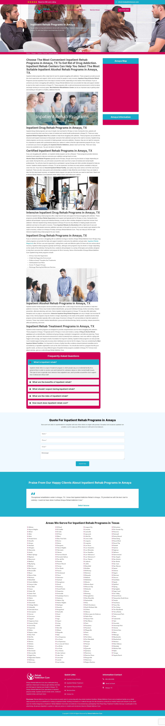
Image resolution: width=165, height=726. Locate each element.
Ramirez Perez (89, 655)
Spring (115, 586)
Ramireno (88, 653)
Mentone (88, 573)
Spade (115, 582)
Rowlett (115, 545)
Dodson (31, 646)
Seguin (115, 573)
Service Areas (95, 10)
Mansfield (88, 566)
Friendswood (61, 573)
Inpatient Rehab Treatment (75, 683)
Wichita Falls (117, 648)
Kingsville (60, 632)
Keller (58, 625)
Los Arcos (88, 545)
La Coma (60, 639)
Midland (87, 577)
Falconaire (60, 550)
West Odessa (117, 644)
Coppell (31, 618)
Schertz (115, 570)
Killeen (59, 630)
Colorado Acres (33, 609)
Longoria (88, 541)
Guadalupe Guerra (62, 596)
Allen (30, 534)
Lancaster (60, 657)
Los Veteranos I (90, 554)
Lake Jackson (61, 653)
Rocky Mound (117, 536)
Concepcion (32, 612)
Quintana (88, 650)
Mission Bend (89, 584)
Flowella (59, 561)
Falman (59, 552)
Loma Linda (88, 538)
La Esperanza (61, 641)
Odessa (87, 612)
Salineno (116, 552)
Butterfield (32, 580)
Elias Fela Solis (61, 538)
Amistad (31, 545)
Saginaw (115, 550)
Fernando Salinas (62, 557)
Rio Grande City (118, 529)
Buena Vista (32, 575)
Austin (31, 552)
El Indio (59, 531)
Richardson (116, 527)
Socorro (115, 577)
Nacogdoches (89, 596)
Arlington (31, 548)
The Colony (116, 607)
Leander (87, 529)
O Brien (87, 609)
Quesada (88, 648)
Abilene (31, 527)
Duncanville (32, 653)
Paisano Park (89, 618)
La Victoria (60, 650)
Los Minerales (89, 550)
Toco (114, 616)
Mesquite (88, 575)
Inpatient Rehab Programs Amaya (47, 53)
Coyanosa (32, 628)
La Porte (59, 648)
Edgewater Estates (34, 657)
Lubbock (87, 561)
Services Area (71, 690)
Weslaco (115, 641)
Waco (115, 632)
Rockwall (116, 534)
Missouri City (89, 586)
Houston (59, 607)
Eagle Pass (32, 655)
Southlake (116, 580)
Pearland (88, 628)
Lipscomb (88, 534)
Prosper (87, 641)
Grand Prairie (61, 589)
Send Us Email (110, 683)
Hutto (58, 616)
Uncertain (116, 623)
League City (88, 527)
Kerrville (59, 628)
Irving (58, 623)
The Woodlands (118, 609)
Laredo (59, 660)
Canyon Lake (33, 584)
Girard (59, 584)
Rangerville (88, 657)
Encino (59, 541)
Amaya (34, 53)
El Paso (59, 534)
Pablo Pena (88, 616)
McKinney (88, 570)
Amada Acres (33, 538)
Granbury (60, 586)
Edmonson (32, 662)
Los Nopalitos (89, 552)
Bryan (30, 573)
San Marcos (117, 566)
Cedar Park (32, 593)
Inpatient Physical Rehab (74, 686)
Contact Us (108, 10)
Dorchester (32, 650)
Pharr (87, 632)
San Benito (116, 561)
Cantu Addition (33, 582)
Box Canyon (32, 568)
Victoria (115, 628)
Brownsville (32, 570)
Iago (58, 618)
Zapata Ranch (117, 655)
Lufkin (87, 564)
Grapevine (60, 591)
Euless (59, 543)
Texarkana (116, 602)
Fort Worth (60, 568)
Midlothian (88, 580)
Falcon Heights (61, 548)
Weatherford (117, 639)
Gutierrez (60, 598)
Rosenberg (116, 538)
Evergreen (60, 545)
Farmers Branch (62, 554)
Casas (31, 589)
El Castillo (60, 529)
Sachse (115, 548)
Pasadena (88, 625)
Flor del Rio (60, 559)
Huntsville (60, 612)
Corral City (32, 625)
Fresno (59, 570)
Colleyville (32, 607)
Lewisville (88, 531)
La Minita (60, 646)
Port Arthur (88, 637)
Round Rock (117, 541)
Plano (87, 634)
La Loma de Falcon (63, 644)
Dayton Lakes (33, 632)
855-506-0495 (124, 10)
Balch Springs (33, 554)
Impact (59, 621)
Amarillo (31, 541)
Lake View (60, 655)
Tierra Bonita (117, 612)
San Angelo (116, 557)
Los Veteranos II (90, 557)
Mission (87, 582)
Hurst (58, 614)
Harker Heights (61, 602)
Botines (31, 566)
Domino (31, 648)
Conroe (31, 614)
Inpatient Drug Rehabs (73, 679)
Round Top (116, 543)
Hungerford (60, 609)
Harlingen (60, 605)
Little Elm (88, 536)
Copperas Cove (33, 621)
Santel (115, 568)
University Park (118, 625)
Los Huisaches (89, 548)
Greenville (60, 593)
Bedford (31, 561)
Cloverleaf (32, 602)
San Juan (116, 564)
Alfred (30, 531)
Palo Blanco (88, 621)
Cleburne (31, 600)
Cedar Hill (32, 591)
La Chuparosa (61, 637)
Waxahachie (117, 637)
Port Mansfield (89, 639)
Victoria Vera (117, 630)
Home (28, 53)
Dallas (31, 630)
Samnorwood (117, 554)
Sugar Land (116, 591)
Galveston (60, 577)
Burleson (31, 577)
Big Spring (32, 564)
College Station (33, 605)
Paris (86, 623)
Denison (31, 639)
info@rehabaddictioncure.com (128, 2)
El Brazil (59, 527)
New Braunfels (89, 598)
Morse (87, 591)
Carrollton (32, 586)
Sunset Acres (117, 596)
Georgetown (60, 582)
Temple (115, 600)
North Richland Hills (91, 607)
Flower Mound (61, 564)
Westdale (116, 646)
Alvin (30, 536)
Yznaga (115, 653)
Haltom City (60, 600)
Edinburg (31, 660)
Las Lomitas (60, 662)
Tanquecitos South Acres (120, 598)
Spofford (115, 584)
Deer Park (32, 634)
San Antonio (117, 559)
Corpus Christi (33, 623)
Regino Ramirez (90, 662)
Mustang (87, 593)
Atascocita (32, 550)
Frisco (59, 575)
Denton (31, 641)
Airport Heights (33, 529)
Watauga (116, 634)
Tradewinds (116, 618)
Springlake (116, 589)
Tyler (114, 621)
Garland (59, 580)
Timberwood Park (118, 614)
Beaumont (32, 559)
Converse (32, 616)
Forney (59, 566)
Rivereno (116, 531)
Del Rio (31, 637)
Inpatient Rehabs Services (76, 10)
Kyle (58, 634)
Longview (88, 543)
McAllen (87, 568)
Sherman (116, 575)
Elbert (59, 536)
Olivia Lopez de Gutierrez (93, 614)
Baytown (31, 557)
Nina (86, 602)
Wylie (115, 650)
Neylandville (88, 600)
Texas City (116, 605)
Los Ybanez (88, 559)
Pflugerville (88, 630)
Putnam (87, 644)
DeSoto (31, 644)
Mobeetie (88, 589)
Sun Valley (116, 593)
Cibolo (31, 598)
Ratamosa (88, 660)
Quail (86, 646)
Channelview (33, 596)
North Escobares (90, 605)
